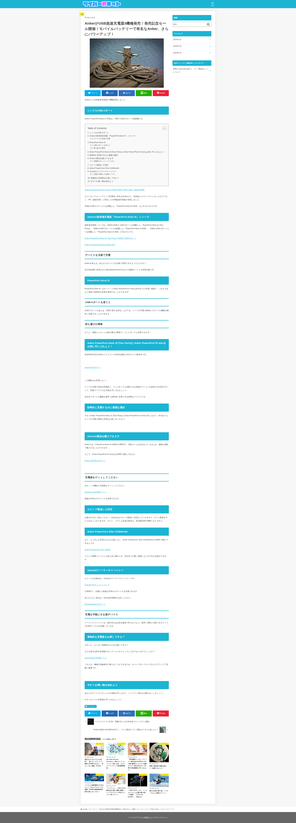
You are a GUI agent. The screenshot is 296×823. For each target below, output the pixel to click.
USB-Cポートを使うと (102, 145)
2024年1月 (177, 46)
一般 (81, 14)
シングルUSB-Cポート (99, 133)
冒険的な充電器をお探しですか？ (105, 178)
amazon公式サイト (93, 367)
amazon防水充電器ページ (96, 658)
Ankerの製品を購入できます (101, 158)
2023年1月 (177, 53)
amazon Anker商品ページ (95, 492)
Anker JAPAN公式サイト (95, 461)
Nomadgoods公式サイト (95, 604)
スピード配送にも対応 (98, 165)
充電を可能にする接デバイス (104, 174)
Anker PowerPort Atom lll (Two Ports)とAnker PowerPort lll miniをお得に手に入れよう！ (127, 152)
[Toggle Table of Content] (163, 128)
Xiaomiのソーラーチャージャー (102, 171)
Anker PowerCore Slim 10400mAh (104, 168)
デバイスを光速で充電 (102, 139)
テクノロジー (91, 706)
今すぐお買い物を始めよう (101, 181)
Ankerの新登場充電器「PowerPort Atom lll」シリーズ (112, 136)
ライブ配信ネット (146, 817)
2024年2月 (177, 40)
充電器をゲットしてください (104, 161)
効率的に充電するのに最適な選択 (103, 155)
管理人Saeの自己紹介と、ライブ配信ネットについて (190, 70)
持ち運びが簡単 (99, 148)
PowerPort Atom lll (97, 142)
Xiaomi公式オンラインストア (97, 585)
